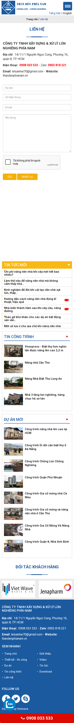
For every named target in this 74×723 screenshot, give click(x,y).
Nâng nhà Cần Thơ (37, 362)
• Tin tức (42, 665)
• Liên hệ (7, 677)
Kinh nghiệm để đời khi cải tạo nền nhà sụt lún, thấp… (32, 291)
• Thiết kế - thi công (14, 659)
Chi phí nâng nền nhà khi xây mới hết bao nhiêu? (31, 273)
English (67, 13)
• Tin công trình (11, 671)
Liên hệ (44, 19)
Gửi (10, 176)
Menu (67, 6)
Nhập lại (27, 176)
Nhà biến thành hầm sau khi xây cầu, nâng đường (32, 309)
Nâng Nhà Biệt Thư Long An (43, 378)
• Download (44, 671)
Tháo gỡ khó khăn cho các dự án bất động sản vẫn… (32, 319)
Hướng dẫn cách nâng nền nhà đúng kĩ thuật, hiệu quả (30, 300)
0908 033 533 (39, 718)
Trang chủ (32, 19)
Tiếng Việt (55, 13)
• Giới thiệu (44, 653)
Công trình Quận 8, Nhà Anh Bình (47, 541)
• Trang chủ (9, 653)
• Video (42, 659)
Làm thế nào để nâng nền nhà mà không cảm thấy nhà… (31, 282)
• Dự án (7, 665)
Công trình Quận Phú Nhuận (43, 477)
